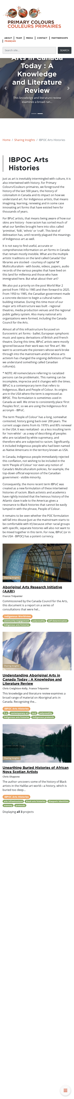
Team (19, 38)
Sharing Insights (24, 140)
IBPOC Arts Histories (16, 708)
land (34, 713)
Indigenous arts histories (16, 624)
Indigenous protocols (43, 717)
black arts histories (35, 801)
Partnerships (59, 38)
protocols (20, 805)
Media (29, 38)
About (8, 38)
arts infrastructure (13, 801)
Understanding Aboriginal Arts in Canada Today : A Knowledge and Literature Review (32, 679)
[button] (5, 88)
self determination (57, 620)
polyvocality (38, 620)
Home (6, 140)
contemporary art (20, 713)
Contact (42, 38)
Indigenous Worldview (17, 616)
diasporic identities (58, 801)
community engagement (16, 620)
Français (10, 41)
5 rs (5, 713)
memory (8, 805)
